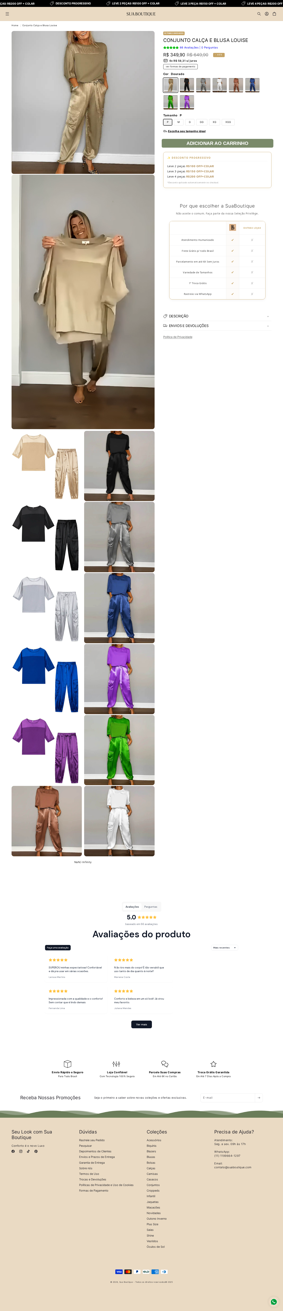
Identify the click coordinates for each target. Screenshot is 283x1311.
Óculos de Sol (156, 1246)
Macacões (153, 1207)
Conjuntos (153, 1185)
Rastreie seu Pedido (92, 1140)
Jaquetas (153, 1201)
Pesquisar (85, 1145)
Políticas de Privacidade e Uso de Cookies (106, 1185)
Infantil (151, 1196)
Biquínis (152, 1145)
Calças (151, 1168)
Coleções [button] (157, 1132)
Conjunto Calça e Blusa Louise (39, 25)
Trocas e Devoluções (92, 1179)
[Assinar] (259, 1097)
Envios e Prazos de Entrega (97, 1156)
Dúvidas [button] (88, 1132)
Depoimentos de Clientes (95, 1151)
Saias (150, 1229)
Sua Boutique (126, 1282)
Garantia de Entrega (92, 1162)
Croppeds (153, 1190)
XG (214, 122)
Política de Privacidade (177, 337)
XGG (228, 122)
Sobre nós (85, 1168)
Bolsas (151, 1162)
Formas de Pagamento (93, 1190)
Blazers (151, 1151)
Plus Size (152, 1224)
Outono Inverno (157, 1218)
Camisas (152, 1173)
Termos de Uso (89, 1173)
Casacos (152, 1179)
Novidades (154, 1212)
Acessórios (154, 1140)
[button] (7, 14)
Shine (150, 1235)
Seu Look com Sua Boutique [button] (32, 1134)
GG (202, 122)
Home (15, 25)
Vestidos (152, 1241)
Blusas (151, 1156)
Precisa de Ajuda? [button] (234, 1132)
